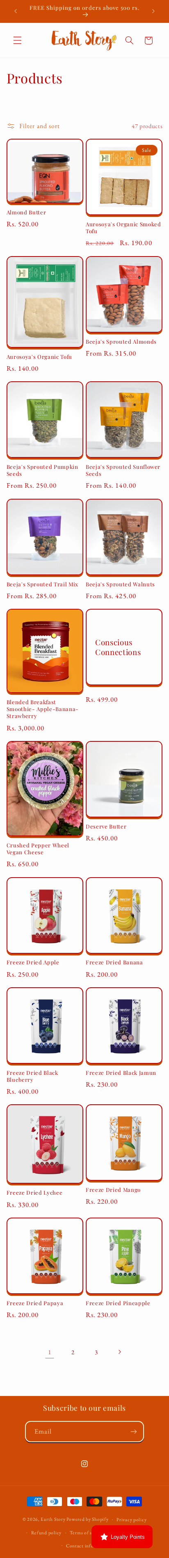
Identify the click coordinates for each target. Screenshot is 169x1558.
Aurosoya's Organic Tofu (39, 356)
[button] (17, 40)
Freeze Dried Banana (114, 962)
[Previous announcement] (16, 11)
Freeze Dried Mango (113, 1190)
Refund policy (46, 1532)
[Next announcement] (153, 11)
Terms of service (87, 1532)
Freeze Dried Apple (33, 962)
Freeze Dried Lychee (35, 1192)
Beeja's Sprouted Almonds (121, 341)
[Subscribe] (133, 1431)
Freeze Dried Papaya (35, 1303)
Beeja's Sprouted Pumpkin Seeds (42, 470)
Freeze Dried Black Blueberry (32, 1076)
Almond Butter (26, 212)
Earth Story (53, 1519)
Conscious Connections (118, 647)
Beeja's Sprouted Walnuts (120, 584)
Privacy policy (131, 1519)
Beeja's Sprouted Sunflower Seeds (123, 470)
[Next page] (119, 1351)
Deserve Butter (106, 826)
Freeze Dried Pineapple (118, 1303)
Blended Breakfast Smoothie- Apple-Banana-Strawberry (43, 709)
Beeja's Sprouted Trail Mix (42, 584)
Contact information (88, 1545)
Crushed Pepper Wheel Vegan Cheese (38, 849)
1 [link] (50, 1352)
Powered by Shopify (87, 1519)
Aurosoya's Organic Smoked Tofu (123, 227)
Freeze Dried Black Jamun (121, 1072)
